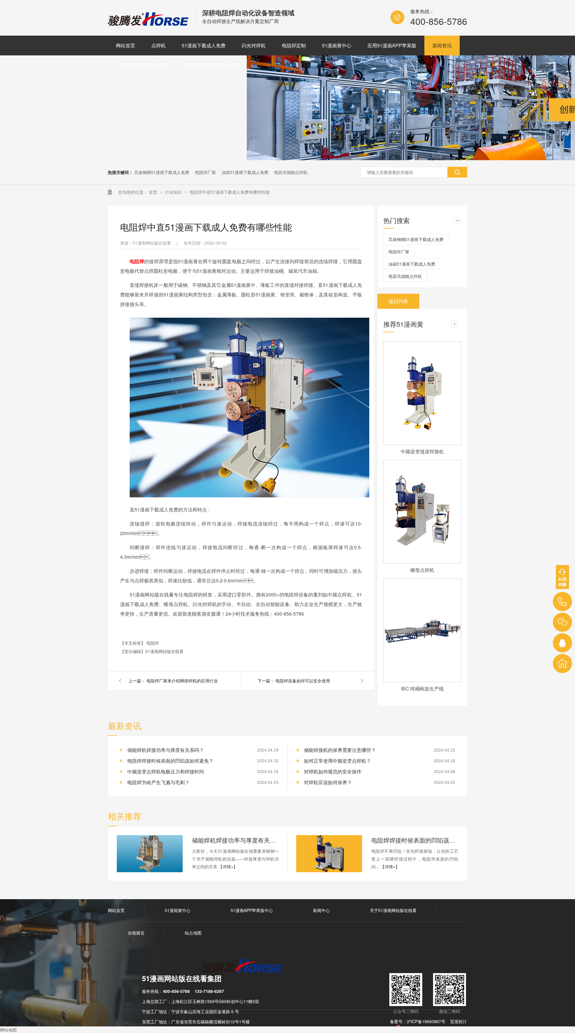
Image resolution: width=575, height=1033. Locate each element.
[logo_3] (245, 966)
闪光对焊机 (254, 45)
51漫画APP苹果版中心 (252, 910)
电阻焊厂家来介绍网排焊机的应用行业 (182, 681)
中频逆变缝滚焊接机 (422, 451)
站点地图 (193, 933)
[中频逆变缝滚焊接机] (422, 393)
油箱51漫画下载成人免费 (245, 172)
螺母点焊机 (422, 570)
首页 (153, 192)
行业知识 (174, 192)
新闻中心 (321, 910)
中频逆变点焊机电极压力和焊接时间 (165, 771)
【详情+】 (227, 867)
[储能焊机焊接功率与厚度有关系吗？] (150, 853)
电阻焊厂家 (205, 172)
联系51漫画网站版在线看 (212, 65)
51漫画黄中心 (336, 45)
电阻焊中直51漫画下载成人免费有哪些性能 (230, 192)
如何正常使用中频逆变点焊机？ (337, 760)
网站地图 (8, 1030)
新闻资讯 (442, 45)
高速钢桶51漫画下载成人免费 (161, 172)
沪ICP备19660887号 (426, 1021)
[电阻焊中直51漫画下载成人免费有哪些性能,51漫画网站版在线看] (149, 24)
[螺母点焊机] (422, 511)
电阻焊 (152, 643)
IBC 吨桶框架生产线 (422, 688)
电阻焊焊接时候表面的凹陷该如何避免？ (170, 760)
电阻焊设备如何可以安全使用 (303, 681)
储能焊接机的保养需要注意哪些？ (340, 749)
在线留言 (136, 933)
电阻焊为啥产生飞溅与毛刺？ (158, 782)
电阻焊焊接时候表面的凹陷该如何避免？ (414, 840)
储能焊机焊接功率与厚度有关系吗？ (165, 749)
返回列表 (398, 301)
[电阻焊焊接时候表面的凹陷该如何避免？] (329, 853)
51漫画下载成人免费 (204, 45)
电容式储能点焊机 (291, 172)
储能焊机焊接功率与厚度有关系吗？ (235, 840)
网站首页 (125, 45)
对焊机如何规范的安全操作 (332, 771)
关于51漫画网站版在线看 (142, 65)
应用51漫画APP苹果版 (391, 45)
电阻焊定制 (294, 45)
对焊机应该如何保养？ (328, 782)
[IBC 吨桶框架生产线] (422, 630)
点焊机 (158, 45)
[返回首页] (562, 663)
